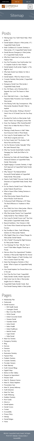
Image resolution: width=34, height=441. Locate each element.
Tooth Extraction (9, 390)
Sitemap (6, 417)
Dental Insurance (9, 305)
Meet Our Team (9, 392)
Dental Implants (8, 404)
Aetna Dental (11, 324)
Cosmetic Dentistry (10, 361)
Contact (6, 409)
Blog (5, 344)
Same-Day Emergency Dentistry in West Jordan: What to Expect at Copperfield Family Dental (18, 264)
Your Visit (7, 351)
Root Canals (8, 400)
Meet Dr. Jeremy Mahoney (12, 387)
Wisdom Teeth (8, 378)
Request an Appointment (11, 375)
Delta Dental (10, 336)
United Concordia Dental (14, 317)
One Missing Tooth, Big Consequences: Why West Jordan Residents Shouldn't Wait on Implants (18, 106)
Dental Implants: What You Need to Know (17, 77)
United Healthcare (12, 329)
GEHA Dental (11, 314)
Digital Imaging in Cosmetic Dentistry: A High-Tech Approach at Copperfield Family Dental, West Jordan (18, 167)
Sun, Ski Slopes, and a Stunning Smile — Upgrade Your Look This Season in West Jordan (16, 91)
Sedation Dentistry (9, 397)
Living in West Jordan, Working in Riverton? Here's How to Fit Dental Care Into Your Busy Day (18, 113)
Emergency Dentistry (10, 341)
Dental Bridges (8, 419)
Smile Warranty (8, 365)
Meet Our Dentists (9, 339)
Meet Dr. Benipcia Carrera (12, 380)
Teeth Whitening (9, 395)
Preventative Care (9, 385)
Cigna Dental (11, 334)
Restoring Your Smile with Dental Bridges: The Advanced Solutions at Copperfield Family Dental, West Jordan (18, 159)
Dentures (7, 348)
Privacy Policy (8, 414)
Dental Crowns (8, 407)
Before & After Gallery (11, 373)
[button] (30, 7)
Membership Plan (9, 300)
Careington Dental (12, 309)
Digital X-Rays (8, 370)
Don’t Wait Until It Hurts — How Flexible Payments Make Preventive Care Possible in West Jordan (17, 98)
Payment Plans (8, 356)
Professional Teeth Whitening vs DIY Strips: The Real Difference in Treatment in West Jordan (17, 203)
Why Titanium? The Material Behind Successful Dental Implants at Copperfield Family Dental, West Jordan (17, 174)
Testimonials (7, 302)
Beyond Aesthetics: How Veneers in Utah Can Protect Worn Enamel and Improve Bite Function (17, 225)
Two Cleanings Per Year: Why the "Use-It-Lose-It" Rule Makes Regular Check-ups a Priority (17, 247)
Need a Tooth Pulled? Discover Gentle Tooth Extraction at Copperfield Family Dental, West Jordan (18, 181)
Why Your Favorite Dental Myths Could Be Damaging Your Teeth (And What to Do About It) (17, 152)
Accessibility (8, 412)
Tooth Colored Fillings (10, 368)
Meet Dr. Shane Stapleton (12, 383)
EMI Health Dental (12, 307)
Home (6, 422)
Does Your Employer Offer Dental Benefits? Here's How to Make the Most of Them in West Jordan (17, 125)
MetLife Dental (11, 331)
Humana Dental (11, 319)
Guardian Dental (12, 322)
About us (7, 402)
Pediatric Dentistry (9, 358)
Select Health (11, 326)
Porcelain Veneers (9, 363)
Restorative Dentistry (10, 353)
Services (6, 346)
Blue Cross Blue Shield (14, 312)
